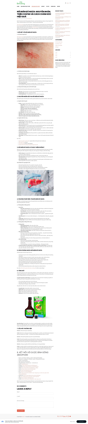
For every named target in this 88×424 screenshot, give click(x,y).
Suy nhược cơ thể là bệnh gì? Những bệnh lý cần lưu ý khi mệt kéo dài (63, 14)
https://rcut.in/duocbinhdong (26, 371)
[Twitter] (58, 416)
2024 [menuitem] (56, 55)
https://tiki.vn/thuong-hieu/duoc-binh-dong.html (30, 376)
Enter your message (20, 400)
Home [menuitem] (18, 6)
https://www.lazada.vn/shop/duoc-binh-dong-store (31, 379)
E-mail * (18, 396)
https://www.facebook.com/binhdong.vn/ (29, 365)
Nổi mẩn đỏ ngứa (20, 24)
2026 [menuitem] (56, 52)
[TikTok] (66, 416)
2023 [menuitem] (56, 57)
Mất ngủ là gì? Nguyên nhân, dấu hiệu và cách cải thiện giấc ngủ (62, 36)
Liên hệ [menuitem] (58, 6)
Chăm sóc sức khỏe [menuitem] (58, 45)
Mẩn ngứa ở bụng (21, 143)
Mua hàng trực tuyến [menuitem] (25, 6)
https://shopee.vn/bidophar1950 (28, 377)
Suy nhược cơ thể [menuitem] (58, 43)
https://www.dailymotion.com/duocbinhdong (32, 375)
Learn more (81, 421)
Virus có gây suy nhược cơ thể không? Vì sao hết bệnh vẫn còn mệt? (63, 17)
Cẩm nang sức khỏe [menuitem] (36, 6)
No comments (29, 18)
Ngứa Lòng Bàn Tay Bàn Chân (24, 140)
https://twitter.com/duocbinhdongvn (28, 369)
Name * (18, 391)
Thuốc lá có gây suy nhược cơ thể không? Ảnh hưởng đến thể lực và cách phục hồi (62, 21)
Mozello (23, 416)
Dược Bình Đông (35, 27)
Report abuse (72, 421)
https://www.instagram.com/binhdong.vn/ (30, 366)
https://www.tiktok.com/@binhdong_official (30, 367)
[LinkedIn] (64, 416)
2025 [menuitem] (56, 53)
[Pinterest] (62, 416)
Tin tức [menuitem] (47, 6)
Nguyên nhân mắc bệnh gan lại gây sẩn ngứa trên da (28, 144)
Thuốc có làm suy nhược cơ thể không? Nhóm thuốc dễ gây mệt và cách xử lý (62, 25)
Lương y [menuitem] (43, 6)
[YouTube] (70, 416)
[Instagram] (68, 416)
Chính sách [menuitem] (53, 6)
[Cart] (66, 3)
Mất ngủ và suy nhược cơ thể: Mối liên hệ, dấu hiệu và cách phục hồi (62, 32)
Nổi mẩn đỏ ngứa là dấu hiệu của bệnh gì (28, 268)
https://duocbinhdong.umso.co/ (27, 370)
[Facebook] (60, 416)
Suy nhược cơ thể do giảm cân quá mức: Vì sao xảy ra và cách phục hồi (62, 28)
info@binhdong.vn (24, 364)
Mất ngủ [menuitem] (56, 47)
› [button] (70, 55)
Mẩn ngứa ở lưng (22, 142)
